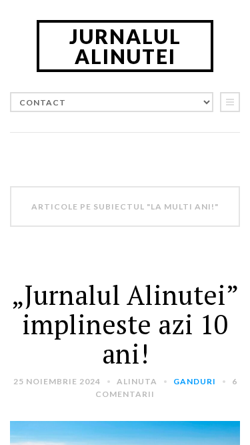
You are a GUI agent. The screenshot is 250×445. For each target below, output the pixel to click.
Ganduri (194, 381)
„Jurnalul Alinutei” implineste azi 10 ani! (125, 324)
